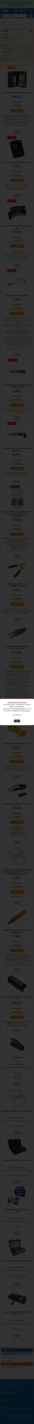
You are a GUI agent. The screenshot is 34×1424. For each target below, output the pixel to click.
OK (17, 721)
